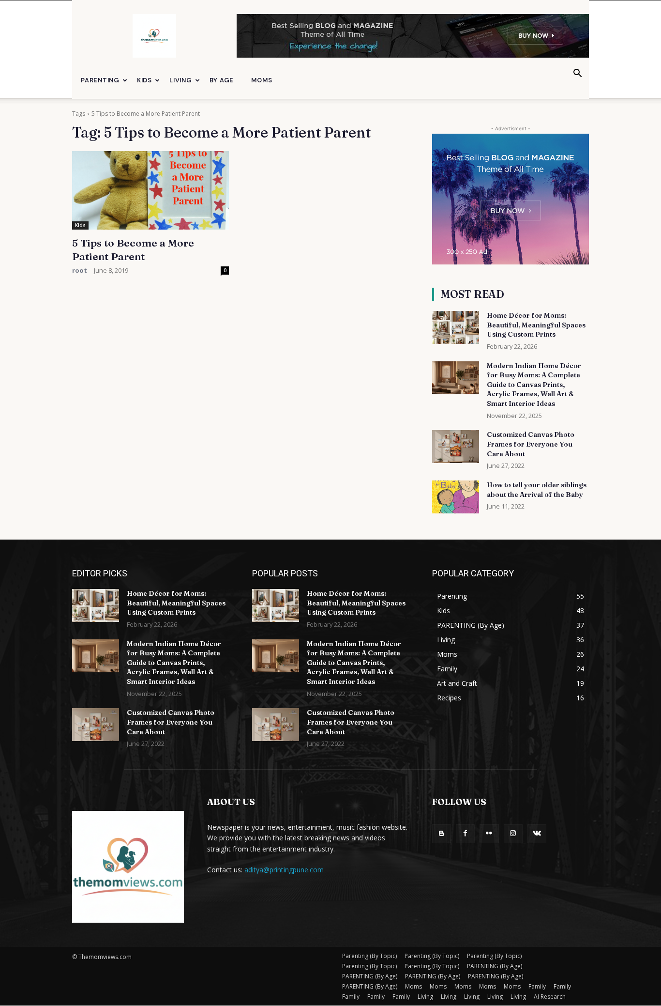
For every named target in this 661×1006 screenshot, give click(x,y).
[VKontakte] (536, 833)
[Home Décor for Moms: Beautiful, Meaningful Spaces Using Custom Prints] (455, 327)
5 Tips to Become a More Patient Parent (133, 249)
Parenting (100, 80)
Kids (144, 80)
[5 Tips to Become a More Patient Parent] (150, 190)
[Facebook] (465, 833)
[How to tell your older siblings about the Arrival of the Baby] (455, 496)
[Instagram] (513, 833)
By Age (222, 80)
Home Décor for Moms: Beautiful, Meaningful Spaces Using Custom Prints (536, 325)
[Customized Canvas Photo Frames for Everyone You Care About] (455, 446)
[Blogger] (441, 833)
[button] (577, 74)
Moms (261, 80)
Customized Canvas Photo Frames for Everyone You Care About (530, 444)
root (79, 270)
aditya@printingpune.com (284, 869)
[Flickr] (489, 833)
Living (180, 80)
